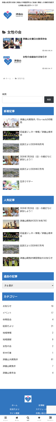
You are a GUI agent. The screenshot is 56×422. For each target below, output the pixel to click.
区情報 (41, 405)
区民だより (14, 409)
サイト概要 (14, 413)
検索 (4, 94)
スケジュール (41, 409)
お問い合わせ (41, 413)
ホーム (14, 405)
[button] (50, 354)
